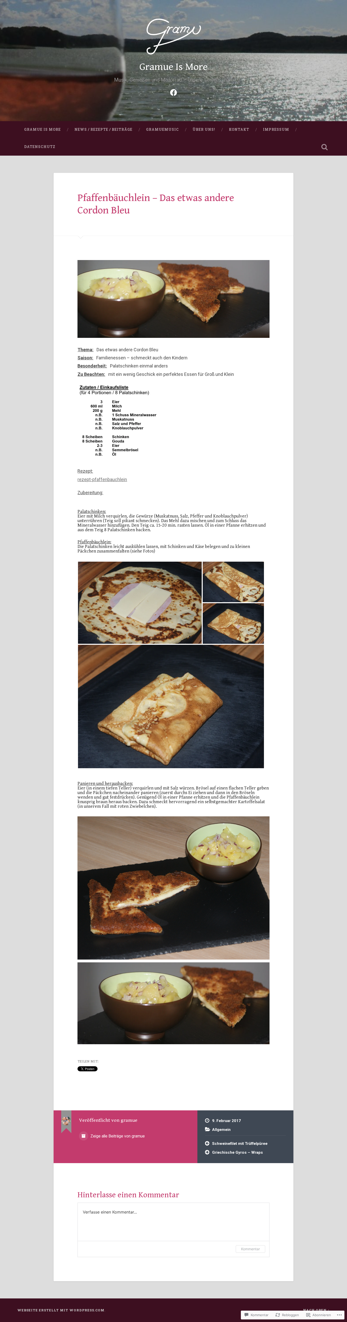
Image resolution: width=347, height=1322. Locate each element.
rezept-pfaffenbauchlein (102, 479)
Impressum (276, 129)
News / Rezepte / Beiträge (103, 129)
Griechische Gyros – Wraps (237, 1152)
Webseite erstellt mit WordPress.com (60, 1310)
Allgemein (221, 1129)
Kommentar (250, 1249)
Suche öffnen (325, 147)
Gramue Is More (173, 67)
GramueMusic (162, 129)
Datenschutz (39, 146)
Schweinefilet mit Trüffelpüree (239, 1143)
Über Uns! (204, 129)
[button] (139, 602)
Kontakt (239, 129)
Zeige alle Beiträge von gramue (117, 1136)
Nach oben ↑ (316, 1310)
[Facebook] (173, 92)
